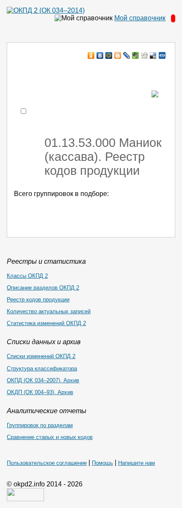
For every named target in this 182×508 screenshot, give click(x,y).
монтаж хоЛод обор (88, 71)
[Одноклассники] (91, 55)
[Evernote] (135, 55)
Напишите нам (136, 463)
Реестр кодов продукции (38, 299)
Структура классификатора (42, 368)
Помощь (102, 463)
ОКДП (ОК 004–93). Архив (40, 392)
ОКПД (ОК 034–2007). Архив (43, 380)
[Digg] (144, 55)
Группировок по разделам (40, 425)
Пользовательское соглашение (47, 463)
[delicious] (153, 55)
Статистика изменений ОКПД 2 (46, 323)
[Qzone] (162, 55)
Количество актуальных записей (49, 311)
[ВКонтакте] (100, 55)
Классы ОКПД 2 (27, 276)
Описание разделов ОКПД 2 (43, 287)
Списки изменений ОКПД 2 (41, 356)
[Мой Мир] (109, 55)
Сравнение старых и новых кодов (50, 437)
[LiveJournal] (126, 55)
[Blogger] (117, 55)
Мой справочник (139, 18)
